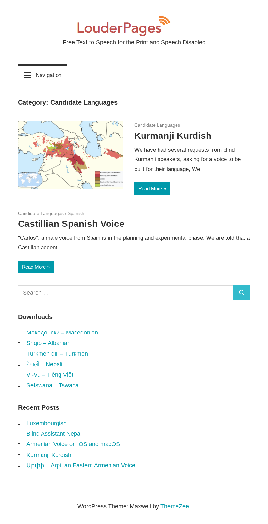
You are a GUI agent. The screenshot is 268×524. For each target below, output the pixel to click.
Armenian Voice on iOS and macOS (73, 444)
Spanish (76, 213)
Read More (150, 188)
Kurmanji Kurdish (172, 136)
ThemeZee (174, 506)
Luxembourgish (46, 423)
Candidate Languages (157, 125)
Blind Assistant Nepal (54, 433)
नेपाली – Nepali (44, 364)
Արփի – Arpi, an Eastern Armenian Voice (80, 465)
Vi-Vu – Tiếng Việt (49, 374)
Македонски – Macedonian (62, 332)
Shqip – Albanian (48, 342)
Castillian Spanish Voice (71, 224)
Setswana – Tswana (52, 385)
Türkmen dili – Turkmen (57, 353)
